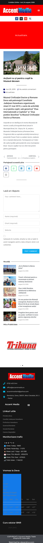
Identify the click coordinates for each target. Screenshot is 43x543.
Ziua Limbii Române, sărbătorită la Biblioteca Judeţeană (27, 290)
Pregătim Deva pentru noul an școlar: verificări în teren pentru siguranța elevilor (28, 315)
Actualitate (21, 35)
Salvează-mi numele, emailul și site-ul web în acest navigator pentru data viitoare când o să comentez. (21, 242)
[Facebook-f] (16, 18)
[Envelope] (25, 18)
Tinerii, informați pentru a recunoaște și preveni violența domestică (27, 279)
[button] (39, 10)
